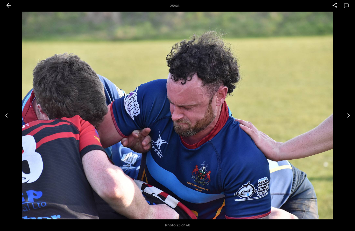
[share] (335, 5)
